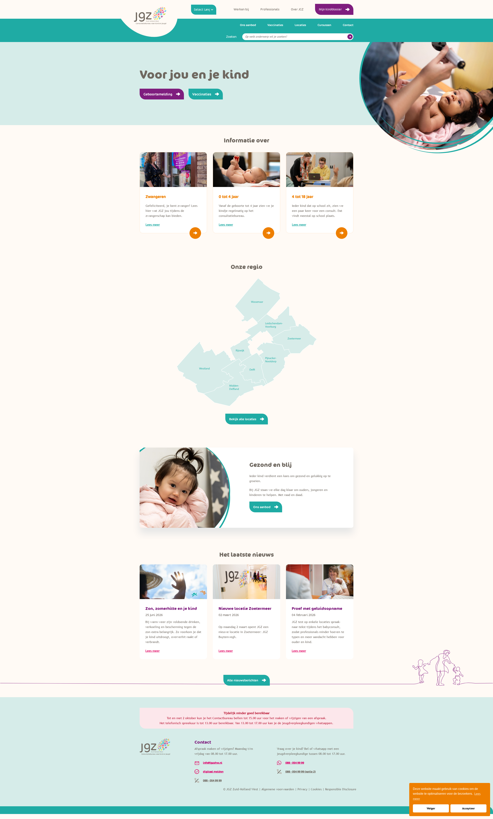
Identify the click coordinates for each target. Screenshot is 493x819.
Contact (348, 25)
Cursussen (324, 25)
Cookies (316, 789)
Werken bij (241, 9)
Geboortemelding (157, 94)
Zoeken (231, 37)
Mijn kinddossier (330, 9)
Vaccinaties (275, 25)
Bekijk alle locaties (242, 419)
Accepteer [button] (468, 808)
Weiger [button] (431, 808)
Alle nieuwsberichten (242, 680)
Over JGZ (297, 9)
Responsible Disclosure (340, 789)
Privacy (302, 789)
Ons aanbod (248, 25)
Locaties (300, 25)
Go (350, 36)
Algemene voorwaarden (278, 789)
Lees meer (152, 651)
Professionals (269, 9)
